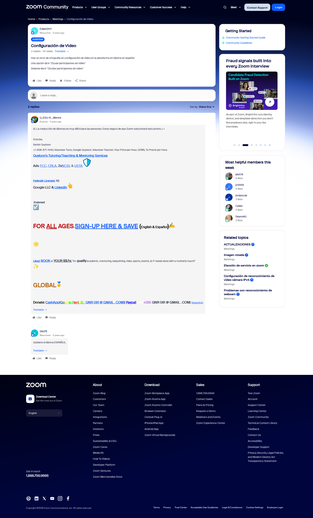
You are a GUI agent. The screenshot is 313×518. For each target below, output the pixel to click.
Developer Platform (104, 464)
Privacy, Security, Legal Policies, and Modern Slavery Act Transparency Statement (266, 457)
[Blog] (28, 498)
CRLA (52, 166)
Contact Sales (204, 399)
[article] (121, 218)
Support (254, 385)
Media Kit (98, 452)
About (97, 385)
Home (31, 19)
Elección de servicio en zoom (244, 265)
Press (96, 435)
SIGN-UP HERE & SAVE (106, 226)
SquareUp (197, 302)
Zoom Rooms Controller (158, 405)
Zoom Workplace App (157, 393)
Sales (200, 385)
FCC (43, 166)
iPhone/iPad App (154, 423)
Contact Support (257, 7)
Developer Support (258, 447)
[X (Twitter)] (44, 498)
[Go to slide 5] (256, 145)
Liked (36, 261)
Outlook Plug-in (153, 417)
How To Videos (101, 458)
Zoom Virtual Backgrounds (160, 435)
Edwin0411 (46, 29)
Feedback (253, 429)
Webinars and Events (208, 417)
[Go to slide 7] (265, 145)
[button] (62, 51)
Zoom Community (258, 417)
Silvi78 (43, 331)
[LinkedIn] (36, 498)
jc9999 (239, 185)
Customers (99, 399)
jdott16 (239, 174)
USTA (78, 166)
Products (44, 19)
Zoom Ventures (102, 470)
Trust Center (181, 507)
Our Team (98, 405)
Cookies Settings (254, 507)
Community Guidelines (239, 42)
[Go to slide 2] (239, 145)
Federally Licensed (44, 180)
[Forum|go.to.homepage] (47, 7)
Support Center (257, 405)
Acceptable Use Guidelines (204, 507)
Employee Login (275, 507)
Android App (151, 429)
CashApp (52, 302)
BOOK (45, 261)
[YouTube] (52, 498)
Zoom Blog (99, 393)
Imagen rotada (234, 255)
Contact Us (254, 435)
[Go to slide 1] (234, 145)
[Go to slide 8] (269, 145)
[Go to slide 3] (243, 145)
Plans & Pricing (204, 405)
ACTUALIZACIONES (237, 244)
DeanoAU (241, 216)
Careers (97, 411)
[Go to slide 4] (249, 145)
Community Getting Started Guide (245, 37)
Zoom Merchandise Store (107, 476)
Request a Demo (206, 411)
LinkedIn (61, 187)
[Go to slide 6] (260, 145)
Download (152, 385)
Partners (98, 423)
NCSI (66, 166)
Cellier (239, 206)
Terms (156, 507)
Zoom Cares (100, 447)
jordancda (241, 195)
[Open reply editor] (122, 95)
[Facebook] (68, 498)
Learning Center (257, 411)
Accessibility (255, 441)
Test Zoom (254, 393)
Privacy (167, 507)
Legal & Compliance (232, 507)
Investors (98, 429)
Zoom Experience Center (210, 423)
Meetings (58, 19)
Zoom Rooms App (155, 399)
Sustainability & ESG (104, 441)
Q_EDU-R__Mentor (50, 117)
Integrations (100, 417)
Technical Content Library (262, 423)
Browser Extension (155, 411)
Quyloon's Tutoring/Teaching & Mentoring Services (70, 155)
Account (253, 399)
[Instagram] (60, 498)
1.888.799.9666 (37, 476)
